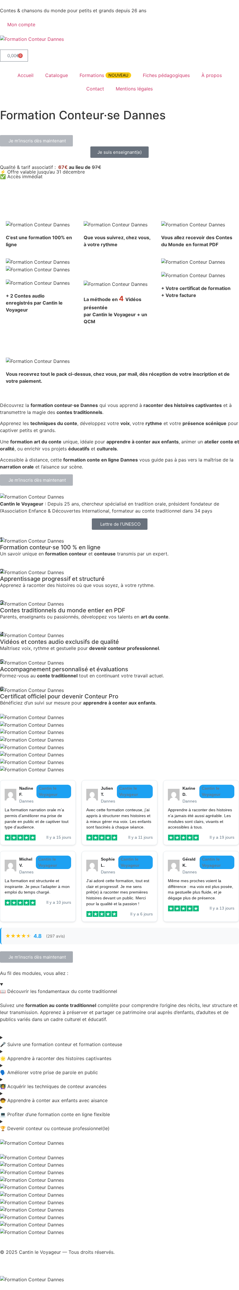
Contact (95, 89)
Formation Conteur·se (45, 124)
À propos (211, 75)
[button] (36, 140)
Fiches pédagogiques (166, 75)
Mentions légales (134, 89)
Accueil (25, 75)
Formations (104, 75)
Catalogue (56, 75)
